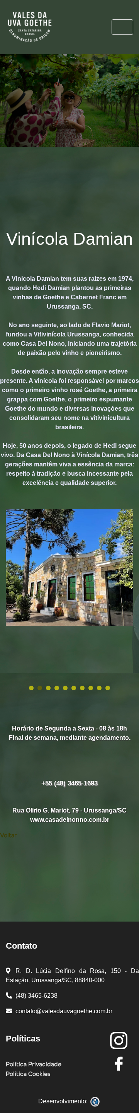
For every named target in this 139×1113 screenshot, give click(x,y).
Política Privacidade (33, 1065)
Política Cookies (28, 1074)
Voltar (8, 836)
